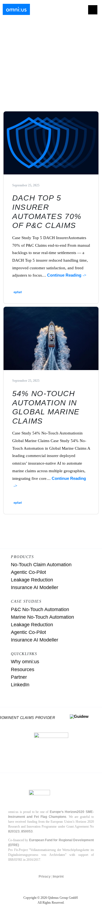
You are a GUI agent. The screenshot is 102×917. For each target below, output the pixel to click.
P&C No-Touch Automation (40, 609)
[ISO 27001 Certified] (51, 750)
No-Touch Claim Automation (41, 564)
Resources (22, 669)
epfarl (18, 292)
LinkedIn (20, 684)
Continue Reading (64, 275)
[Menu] (92, 9)
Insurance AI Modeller (34, 587)
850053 (27, 831)
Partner (19, 677)
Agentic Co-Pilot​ (28, 632)
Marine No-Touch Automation (42, 617)
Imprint (58, 876)
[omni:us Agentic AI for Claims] (16, 9)
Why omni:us (25, 661)
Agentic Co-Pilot (28, 572)
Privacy (45, 876)
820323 (14, 831)
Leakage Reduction (32, 580)
